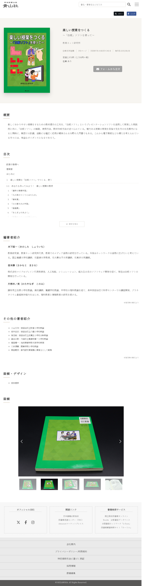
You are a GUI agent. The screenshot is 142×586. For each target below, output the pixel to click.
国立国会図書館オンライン (114, 516)
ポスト (118, 14)
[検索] (126, 4)
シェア (130, 14)
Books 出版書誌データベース (114, 519)
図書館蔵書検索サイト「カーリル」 (114, 527)
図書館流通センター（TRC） (70, 519)
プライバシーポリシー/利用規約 (70, 551)
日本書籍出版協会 (70, 516)
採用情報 (70, 565)
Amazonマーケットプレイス (70, 523)
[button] (119, 441)
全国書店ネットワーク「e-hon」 (114, 523)
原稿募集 (70, 573)
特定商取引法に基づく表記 (70, 558)
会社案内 (70, 544)
